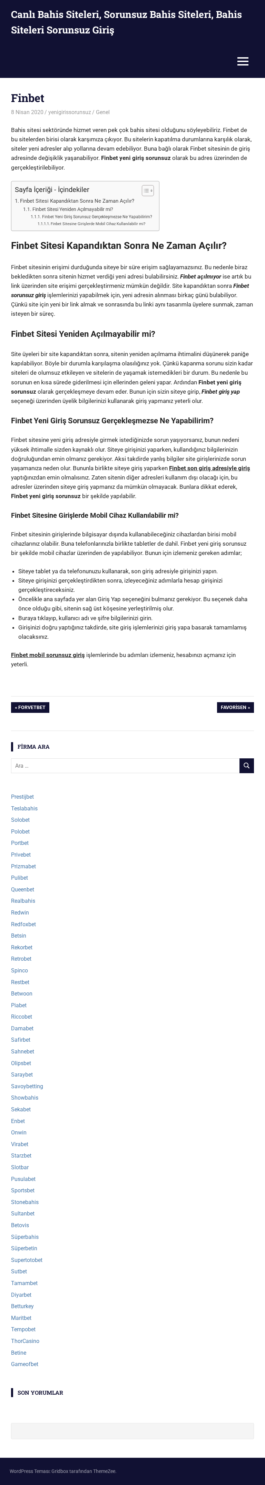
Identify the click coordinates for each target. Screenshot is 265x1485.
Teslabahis (24, 808)
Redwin (20, 912)
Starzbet (21, 1155)
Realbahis (23, 901)
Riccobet (21, 1016)
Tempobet (23, 1329)
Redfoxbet (23, 924)
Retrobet (21, 959)
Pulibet (19, 878)
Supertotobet (26, 1260)
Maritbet (21, 1318)
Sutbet (19, 1271)
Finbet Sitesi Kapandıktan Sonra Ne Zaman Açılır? (77, 201)
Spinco (19, 970)
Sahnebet (22, 1051)
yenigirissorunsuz (69, 112)
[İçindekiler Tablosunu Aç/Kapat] (144, 190)
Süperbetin (24, 1248)
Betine (18, 1353)
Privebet (21, 854)
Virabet (19, 1144)
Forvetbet (32, 708)
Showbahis (24, 1097)
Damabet (22, 1028)
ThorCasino (25, 1341)
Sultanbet (23, 1213)
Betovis (20, 1225)
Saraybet (22, 1074)
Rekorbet (21, 947)
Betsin (18, 935)
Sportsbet (23, 1190)
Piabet (19, 1005)
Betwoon (21, 993)
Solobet (20, 820)
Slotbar (20, 1167)
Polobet (20, 831)
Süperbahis (25, 1237)
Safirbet (20, 1040)
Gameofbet (24, 1364)
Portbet (20, 843)
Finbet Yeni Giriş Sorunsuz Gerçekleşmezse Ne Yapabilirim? (97, 216)
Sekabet (21, 1109)
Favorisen (233, 708)
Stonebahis (25, 1202)
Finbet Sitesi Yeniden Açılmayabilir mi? (72, 209)
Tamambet (24, 1283)
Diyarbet (21, 1295)
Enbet (18, 1121)
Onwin (19, 1132)
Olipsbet (21, 1063)
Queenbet (22, 889)
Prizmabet (23, 866)
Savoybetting (27, 1086)
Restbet (20, 982)
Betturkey (22, 1306)
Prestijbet (22, 797)
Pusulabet (23, 1179)
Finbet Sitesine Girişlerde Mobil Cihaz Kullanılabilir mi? (98, 224)
